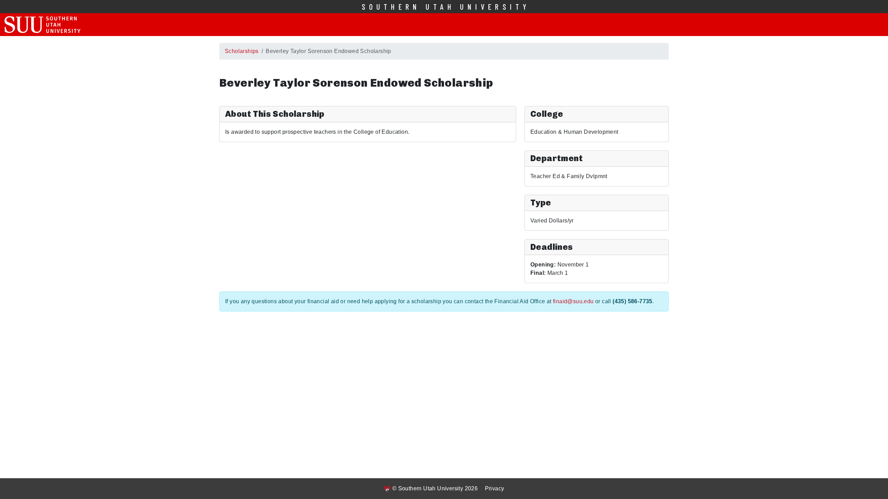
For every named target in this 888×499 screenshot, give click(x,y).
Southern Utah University (446, 6)
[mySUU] (42, 24)
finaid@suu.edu (573, 301)
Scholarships (242, 51)
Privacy (494, 488)
